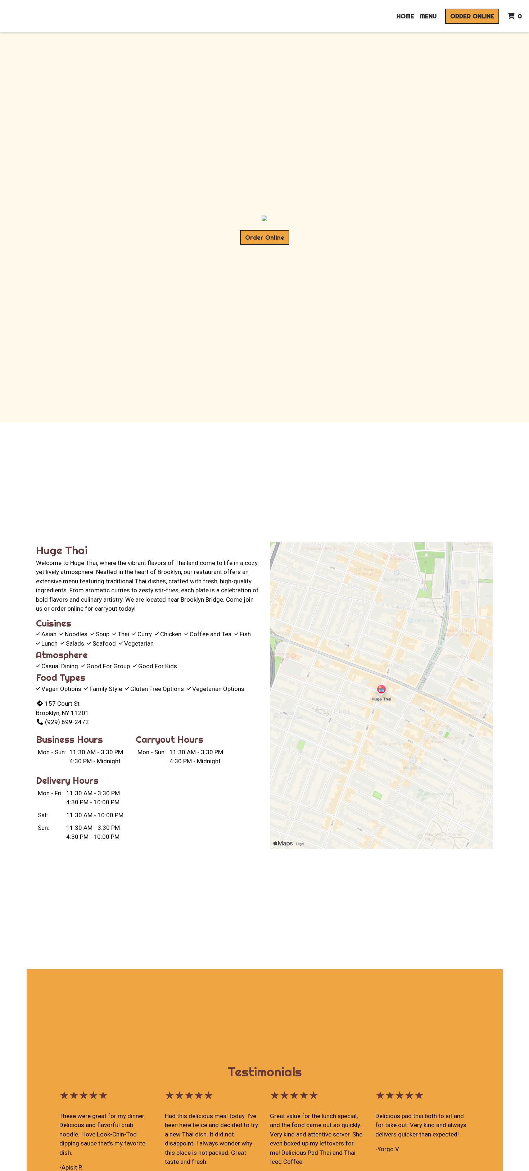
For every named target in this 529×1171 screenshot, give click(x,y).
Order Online (472, 16)
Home (405, 16)
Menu (428, 16)
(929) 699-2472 (67, 721)
